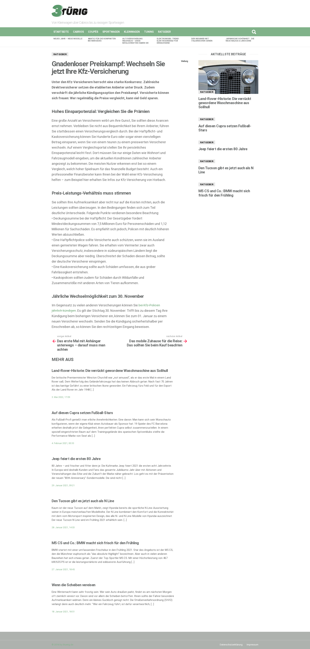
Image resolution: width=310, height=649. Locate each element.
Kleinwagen (132, 31)
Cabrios (78, 31)
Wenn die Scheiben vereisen (73, 585)
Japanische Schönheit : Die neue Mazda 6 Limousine (240, 40)
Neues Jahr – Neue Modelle (67, 39)
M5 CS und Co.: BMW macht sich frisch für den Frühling (95, 543)
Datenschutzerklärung (231, 644)
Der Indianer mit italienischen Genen (201, 40)
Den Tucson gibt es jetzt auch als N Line (83, 501)
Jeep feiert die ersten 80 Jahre (76, 459)
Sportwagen (111, 31)
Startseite (61, 31)
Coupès (93, 31)
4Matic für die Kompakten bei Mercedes (102, 40)
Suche (254, 31)
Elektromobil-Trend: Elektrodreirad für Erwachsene (168, 41)
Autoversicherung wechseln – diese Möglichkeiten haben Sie (135, 41)
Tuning (149, 31)
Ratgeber (164, 31)
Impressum (252, 644)
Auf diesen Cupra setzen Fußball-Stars (82, 413)
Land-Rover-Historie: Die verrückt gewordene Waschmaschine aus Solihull (110, 370)
